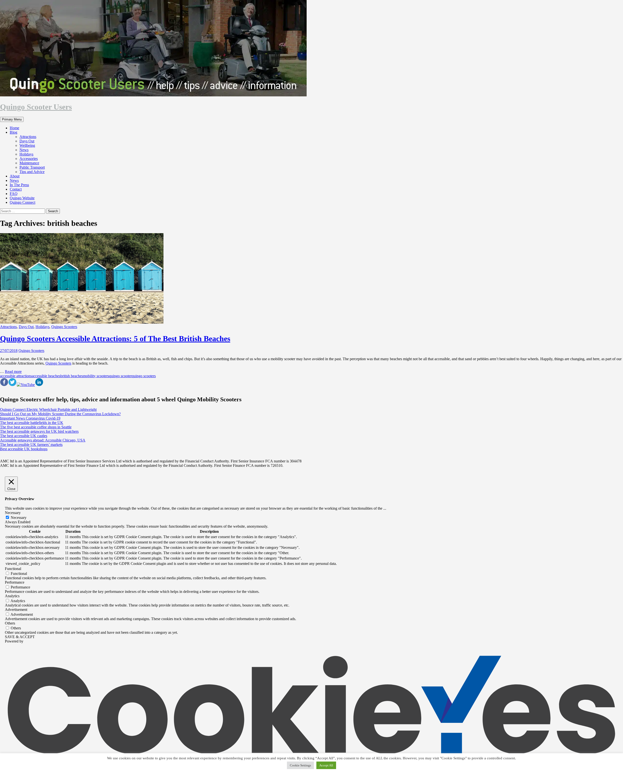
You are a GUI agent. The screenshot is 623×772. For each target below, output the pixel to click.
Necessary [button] (13, 513)
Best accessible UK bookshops (23, 449)
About (14, 176)
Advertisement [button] (16, 609)
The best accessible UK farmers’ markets (31, 444)
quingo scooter (120, 376)
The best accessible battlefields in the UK (31, 423)
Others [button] (10, 623)
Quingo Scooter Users (36, 106)
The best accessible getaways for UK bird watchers (39, 431)
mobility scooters (96, 376)
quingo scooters (144, 376)
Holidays (26, 154)
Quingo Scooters (64, 327)
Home (14, 128)
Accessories (28, 158)
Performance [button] (14, 582)
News (23, 150)
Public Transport (32, 167)
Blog (13, 132)
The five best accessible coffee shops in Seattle (36, 427)
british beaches (71, 376)
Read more (13, 371)
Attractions (27, 137)
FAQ (14, 194)
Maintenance (29, 163)
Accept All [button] (326, 765)
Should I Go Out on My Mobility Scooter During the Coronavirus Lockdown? (60, 414)
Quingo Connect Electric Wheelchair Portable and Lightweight (48, 409)
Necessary (19, 517)
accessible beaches (46, 376)
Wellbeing (27, 145)
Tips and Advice (32, 172)
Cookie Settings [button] (300, 765)
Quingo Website (22, 198)
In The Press (19, 185)
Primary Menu (12, 119)
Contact (16, 189)
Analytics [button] (12, 596)
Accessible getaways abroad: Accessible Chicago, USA (42, 440)
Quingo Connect (22, 202)
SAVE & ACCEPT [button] (20, 637)
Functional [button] (13, 569)
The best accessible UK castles (23, 436)
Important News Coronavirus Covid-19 (30, 418)
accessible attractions (16, 376)
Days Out (26, 141)
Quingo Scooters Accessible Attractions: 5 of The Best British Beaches (115, 338)
